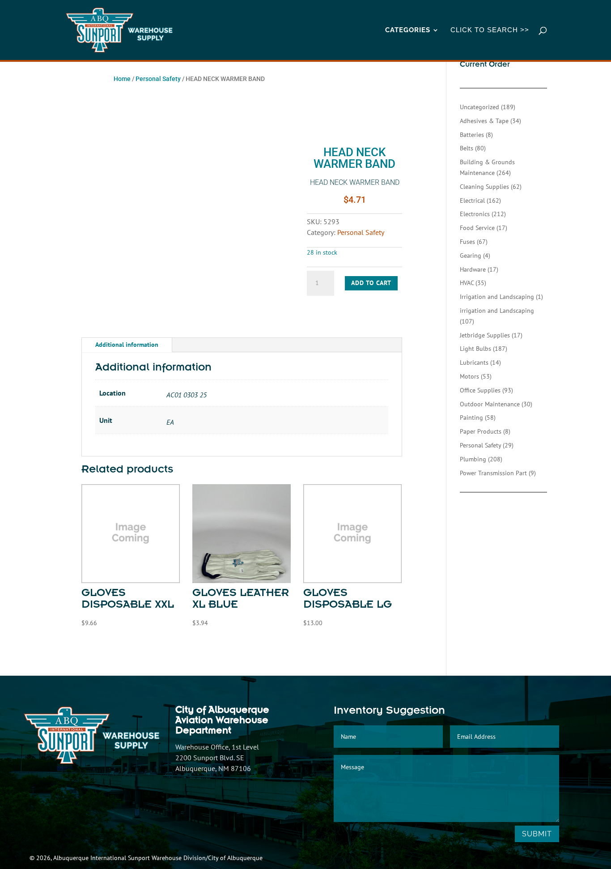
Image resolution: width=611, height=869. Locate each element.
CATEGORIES (407, 30)
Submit (537, 834)
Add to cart (371, 283)
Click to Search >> (489, 30)
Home (122, 78)
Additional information (126, 345)
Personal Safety (158, 78)
